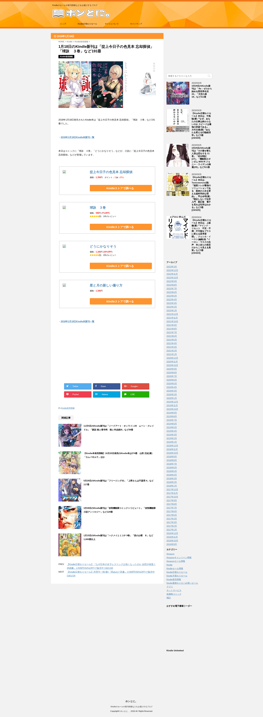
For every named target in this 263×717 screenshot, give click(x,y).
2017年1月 (172, 529)
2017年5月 (172, 515)
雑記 (169, 597)
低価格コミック (174, 594)
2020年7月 (172, 376)
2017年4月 (172, 518)
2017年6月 (172, 511)
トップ (63, 24)
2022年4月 (172, 299)
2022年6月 (172, 292)
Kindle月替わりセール (177, 576)
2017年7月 (172, 508)
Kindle (169, 565)
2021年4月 (172, 343)
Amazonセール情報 (176, 561)
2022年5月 (172, 296)
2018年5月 (172, 471)
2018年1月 (172, 486)
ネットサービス (174, 590)
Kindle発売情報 (68, 408)
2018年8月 (172, 460)
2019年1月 (172, 442)
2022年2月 (172, 307)
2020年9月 (172, 369)
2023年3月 (172, 266)
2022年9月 (172, 281)
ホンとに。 (131, 701)
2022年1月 (172, 310)
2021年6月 (172, 336)
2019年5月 (172, 427)
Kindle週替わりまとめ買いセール (182, 583)
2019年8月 (172, 416)
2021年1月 (172, 354)
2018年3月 (172, 478)
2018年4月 (172, 475)
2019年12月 (172, 402)
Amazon (170, 554)
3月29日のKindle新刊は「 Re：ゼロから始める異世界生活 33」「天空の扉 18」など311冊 (202, 91)
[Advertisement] (83, 357)
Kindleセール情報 (175, 568)
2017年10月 (172, 497)
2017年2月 (172, 526)
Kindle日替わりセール (87, 24)
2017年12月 (172, 489)
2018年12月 (172, 445)
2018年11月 (172, 449)
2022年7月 (172, 288)
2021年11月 (172, 318)
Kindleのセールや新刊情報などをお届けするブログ (132, 707)
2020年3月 (172, 391)
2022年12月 (172, 270)
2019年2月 (172, 438)
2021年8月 (172, 329)
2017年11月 (172, 493)
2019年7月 (172, 420)
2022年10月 (172, 277)
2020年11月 (172, 361)
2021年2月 (172, 350)
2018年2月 (172, 482)
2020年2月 (172, 394)
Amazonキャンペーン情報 (179, 557)
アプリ (170, 587)
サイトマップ (136, 24)
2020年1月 (172, 398)
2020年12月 (172, 358)
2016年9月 (172, 544)
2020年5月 (172, 383)
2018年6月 (172, 467)
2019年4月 (172, 431)
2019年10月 (172, 409)
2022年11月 (172, 274)
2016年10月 (172, 540)
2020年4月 (172, 387)
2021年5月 (172, 339)
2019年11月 (172, 405)
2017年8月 (172, 504)
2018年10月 (172, 453)
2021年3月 (172, 347)
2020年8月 (172, 372)
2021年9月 (172, 325)
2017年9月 (172, 500)
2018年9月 (172, 456)
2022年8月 (172, 285)
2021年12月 (172, 314)
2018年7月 (172, 464)
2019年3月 (172, 434)
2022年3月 (172, 303)
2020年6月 (172, 380)
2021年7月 (172, 332)
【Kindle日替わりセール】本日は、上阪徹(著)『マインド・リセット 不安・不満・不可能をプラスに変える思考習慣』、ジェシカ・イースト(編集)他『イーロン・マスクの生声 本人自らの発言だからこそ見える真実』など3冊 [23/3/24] (201, 236)
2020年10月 (172, 365)
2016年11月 (172, 537)
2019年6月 (172, 423)
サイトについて (112, 24)
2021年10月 (172, 321)
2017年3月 (172, 522)
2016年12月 (172, 533)
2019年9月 (172, 413)
